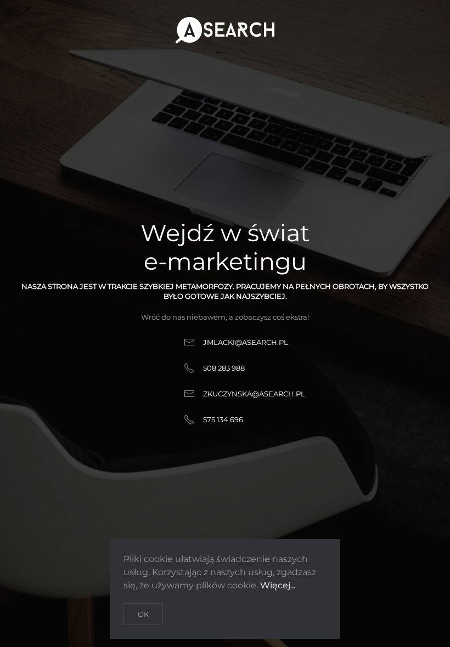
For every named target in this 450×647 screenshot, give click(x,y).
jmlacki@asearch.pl (245, 342)
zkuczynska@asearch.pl (254, 393)
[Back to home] (225, 30)
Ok (143, 614)
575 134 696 (223, 419)
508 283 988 (224, 368)
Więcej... (277, 585)
